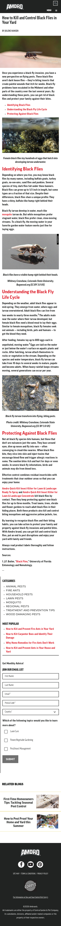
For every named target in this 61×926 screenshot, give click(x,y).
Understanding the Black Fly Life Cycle (27, 109)
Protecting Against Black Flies (22, 114)
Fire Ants (13, 590)
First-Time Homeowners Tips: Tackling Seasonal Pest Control (18, 803)
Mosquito (13, 602)
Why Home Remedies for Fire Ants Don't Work (30, 643)
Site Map (16, 874)
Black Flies (22, 562)
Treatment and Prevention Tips (30, 610)
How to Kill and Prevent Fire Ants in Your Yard (30, 629)
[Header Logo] (15, 8)
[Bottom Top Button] (53, 921)
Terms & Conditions (28, 874)
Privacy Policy (42, 874)
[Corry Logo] (30, 886)
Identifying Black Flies (18, 105)
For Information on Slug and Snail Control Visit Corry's (30, 897)
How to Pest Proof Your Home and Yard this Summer (18, 822)
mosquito (7, 214)
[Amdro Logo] (30, 853)
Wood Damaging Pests (23, 614)
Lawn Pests (14, 598)
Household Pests (19, 594)
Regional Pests (17, 606)
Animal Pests (16, 586)
